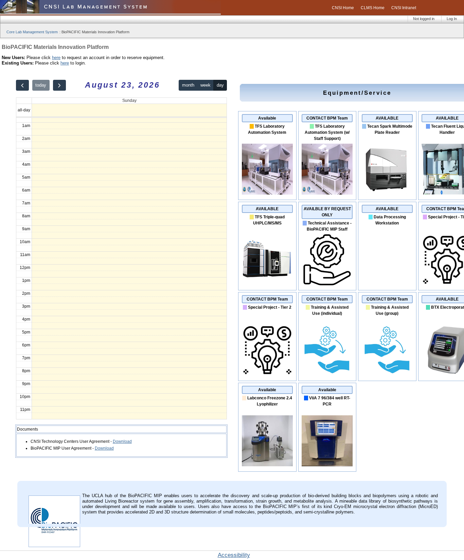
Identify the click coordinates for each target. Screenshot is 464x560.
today (40, 85)
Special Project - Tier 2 (269, 307)
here (56, 57)
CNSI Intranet (403, 7)
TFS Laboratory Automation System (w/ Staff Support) (327, 132)
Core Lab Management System (32, 32)
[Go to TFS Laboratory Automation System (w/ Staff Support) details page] (327, 193)
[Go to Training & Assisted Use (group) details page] (387, 374)
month (188, 85)
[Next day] (59, 85)
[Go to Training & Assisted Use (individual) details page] (327, 374)
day (220, 85)
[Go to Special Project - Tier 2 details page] (267, 374)
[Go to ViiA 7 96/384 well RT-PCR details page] (327, 465)
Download (122, 441)
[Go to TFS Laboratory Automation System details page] (267, 193)
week (205, 85)
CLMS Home (373, 7)
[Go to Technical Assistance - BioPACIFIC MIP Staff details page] (327, 284)
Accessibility (234, 555)
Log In (452, 19)
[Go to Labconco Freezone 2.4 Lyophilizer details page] (267, 465)
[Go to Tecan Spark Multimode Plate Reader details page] (387, 193)
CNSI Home (343, 7)
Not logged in (423, 19)
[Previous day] (22, 85)
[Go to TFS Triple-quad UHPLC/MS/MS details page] (267, 284)
